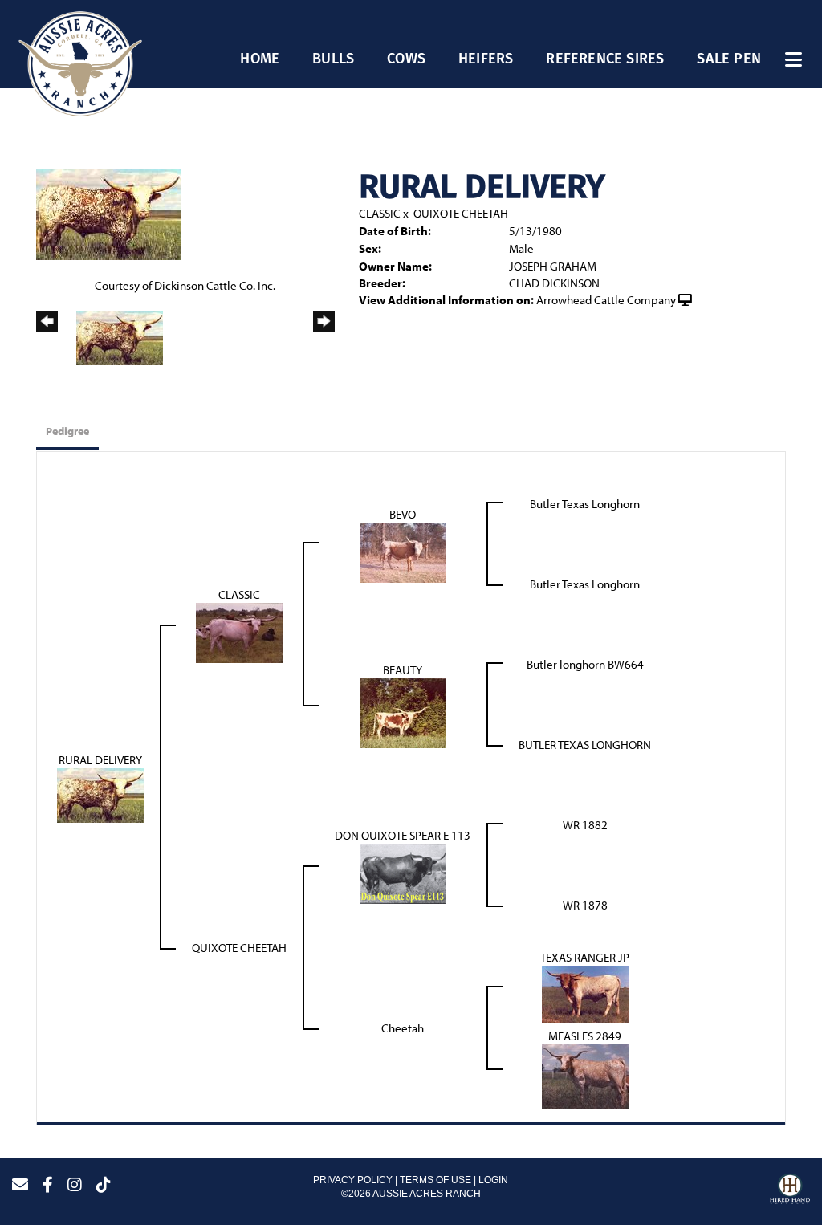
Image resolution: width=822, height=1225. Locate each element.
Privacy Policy (353, 1180)
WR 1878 (585, 905)
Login (493, 1180)
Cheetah (402, 1028)
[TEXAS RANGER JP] (585, 992)
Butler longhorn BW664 (585, 664)
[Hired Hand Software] (790, 1191)
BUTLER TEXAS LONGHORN (585, 744)
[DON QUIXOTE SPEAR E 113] (403, 872)
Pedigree (67, 431)
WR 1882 (585, 824)
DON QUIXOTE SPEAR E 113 (402, 835)
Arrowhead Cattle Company (606, 299)
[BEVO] (403, 551)
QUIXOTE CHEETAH (460, 213)
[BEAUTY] (403, 711)
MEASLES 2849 (584, 1036)
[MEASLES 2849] (585, 1075)
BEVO (402, 514)
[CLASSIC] (239, 631)
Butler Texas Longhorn (585, 503)
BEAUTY (402, 670)
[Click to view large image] (108, 213)
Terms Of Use (435, 1180)
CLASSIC (380, 213)
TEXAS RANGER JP (584, 957)
